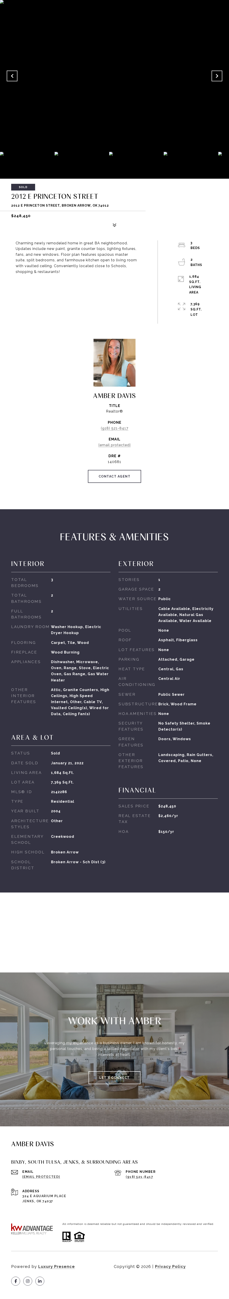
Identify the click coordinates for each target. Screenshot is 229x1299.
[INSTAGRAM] (27, 1281)
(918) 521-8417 (114, 428)
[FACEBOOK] (15, 1281)
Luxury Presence (56, 1266)
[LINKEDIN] (39, 1281)
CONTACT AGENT (115, 476)
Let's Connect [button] (114, 1077)
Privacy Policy (170, 1266)
